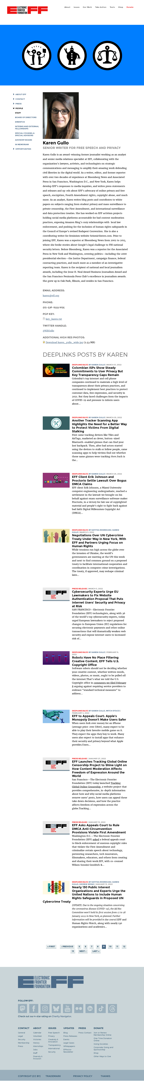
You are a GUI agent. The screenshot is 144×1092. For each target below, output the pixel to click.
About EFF (20, 94)
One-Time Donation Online (103, 1039)
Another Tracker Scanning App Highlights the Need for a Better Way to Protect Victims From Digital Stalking (99, 426)
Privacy (51, 1036)
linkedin (90, 1008)
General (21, 1033)
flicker (78, 1008)
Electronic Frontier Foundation (27, 10)
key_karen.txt (54, 319)
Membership (23, 1043)
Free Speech (54, 1033)
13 (73, 951)
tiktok (101, 1008)
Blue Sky (56, 1008)
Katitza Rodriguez (101, 530)
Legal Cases (68, 1043)
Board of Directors (25, 117)
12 (124, 946)
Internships (38, 1046)
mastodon (22, 1008)
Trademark (53, 1076)
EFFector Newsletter (68, 1050)
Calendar (37, 1033)
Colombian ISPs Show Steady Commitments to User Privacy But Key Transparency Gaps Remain (97, 371)
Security (21, 1039)
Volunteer (37, 1036)
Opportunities (23, 149)
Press (18, 104)
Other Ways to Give (102, 1056)
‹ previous (67, 946)
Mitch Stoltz (113, 711)
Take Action (100, 7)
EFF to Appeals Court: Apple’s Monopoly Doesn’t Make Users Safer (99, 717)
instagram (45, 1008)
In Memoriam (22, 144)
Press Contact (84, 1033)
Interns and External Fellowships (27, 127)
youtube (67, 1008)
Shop (120, 7)
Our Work (87, 7)
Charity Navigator (61, 1016)
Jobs (35, 1049)
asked (96, 839)
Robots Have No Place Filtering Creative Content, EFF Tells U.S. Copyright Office (95, 661)
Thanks (105, 1076)
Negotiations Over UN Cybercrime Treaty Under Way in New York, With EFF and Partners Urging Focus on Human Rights (99, 540)
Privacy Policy (82, 1076)
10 (110, 946)
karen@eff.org (51, 295)
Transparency (54, 1045)
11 (117, 946)
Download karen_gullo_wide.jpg (64, 342)
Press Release (79, 589)
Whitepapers (69, 1046)
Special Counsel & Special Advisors (24, 134)
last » (96, 951)
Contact (20, 99)
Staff (18, 113)
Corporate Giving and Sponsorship (103, 1048)
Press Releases (70, 1036)
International (54, 1048)
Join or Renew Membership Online (102, 1034)
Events (66, 1039)
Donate (130, 7)
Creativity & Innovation (53, 1040)
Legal (20, 1036)
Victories (37, 1039)
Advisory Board (23, 140)
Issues (77, 7)
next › (82, 951)
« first (51, 946)
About (67, 7)
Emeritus (20, 122)
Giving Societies (101, 1044)
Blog (65, 1033)
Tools (112, 7)
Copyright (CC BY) (29, 1076)
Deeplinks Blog (80, 365)
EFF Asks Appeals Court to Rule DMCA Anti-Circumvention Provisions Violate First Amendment (99, 828)
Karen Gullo (98, 365)
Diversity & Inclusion (37, 1057)
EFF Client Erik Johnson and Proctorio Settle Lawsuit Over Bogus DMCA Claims (99, 480)
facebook (33, 1008)
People (19, 108)
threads (112, 1008)
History (36, 1043)
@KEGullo (48, 330)
